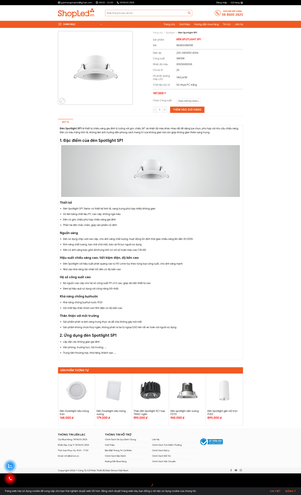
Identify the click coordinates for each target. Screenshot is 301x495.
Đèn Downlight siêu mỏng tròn (74, 413)
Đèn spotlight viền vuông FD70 (184, 413)
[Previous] (60, 399)
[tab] (65, 122)
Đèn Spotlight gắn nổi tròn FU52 (222, 413)
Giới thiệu (184, 24)
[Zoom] (62, 101)
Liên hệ (239, 24)
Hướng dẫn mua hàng (206, 24)
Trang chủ (169, 24)
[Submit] (189, 13)
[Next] (241, 399)
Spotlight (170, 32)
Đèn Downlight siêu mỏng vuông (111, 413)
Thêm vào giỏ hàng (187, 109)
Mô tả (65, 122)
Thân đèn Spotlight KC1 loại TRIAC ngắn (149, 413)
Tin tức (227, 24)
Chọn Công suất (162, 100)
